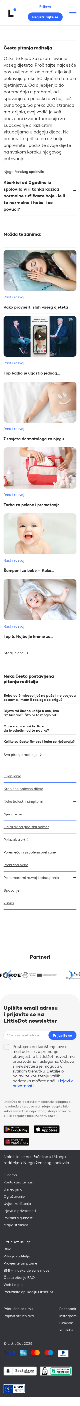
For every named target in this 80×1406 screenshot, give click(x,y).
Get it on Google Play (16, 1129)
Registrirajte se (45, 17)
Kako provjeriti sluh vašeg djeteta (36, 307)
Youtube (66, 1330)
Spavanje (11, 890)
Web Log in (13, 1285)
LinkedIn (66, 1323)
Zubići (9, 903)
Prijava (45, 6)
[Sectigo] (56, 1371)
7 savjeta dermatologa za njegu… (35, 438)
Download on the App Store (47, 1129)
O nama (10, 1175)
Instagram (67, 1316)
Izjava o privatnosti (20, 1211)
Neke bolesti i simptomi (23, 801)
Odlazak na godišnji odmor (26, 827)
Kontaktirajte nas (18, 1182)
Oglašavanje (14, 1196)
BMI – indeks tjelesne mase (26, 1270)
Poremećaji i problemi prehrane (30, 852)
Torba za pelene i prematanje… (33, 504)
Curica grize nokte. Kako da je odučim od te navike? (26, 728)
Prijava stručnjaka (19, 1316)
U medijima (13, 1189)
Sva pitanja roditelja (21, 755)
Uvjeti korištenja (17, 1203)
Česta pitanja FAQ (19, 1277)
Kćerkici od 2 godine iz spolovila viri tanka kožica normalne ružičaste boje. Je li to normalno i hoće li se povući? (34, 196)
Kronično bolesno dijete (23, 789)
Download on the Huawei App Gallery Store (16, 1142)
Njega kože (13, 814)
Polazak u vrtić (16, 839)
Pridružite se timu (18, 1309)
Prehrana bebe (16, 865)
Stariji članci (14, 653)
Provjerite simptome (20, 1263)
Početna (40, 1156)
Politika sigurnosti (19, 1218)
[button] (71, 975)
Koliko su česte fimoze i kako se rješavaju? (39, 741)
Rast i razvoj (14, 297)
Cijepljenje (12, 776)
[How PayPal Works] (63, 1353)
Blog (7, 1249)
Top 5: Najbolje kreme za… (28, 636)
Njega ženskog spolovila (24, 172)
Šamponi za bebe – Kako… (29, 570)
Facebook (67, 1309)
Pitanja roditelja (17, 1256)
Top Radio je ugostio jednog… (32, 373)
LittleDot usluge (17, 1242)
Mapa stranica (16, 1225)
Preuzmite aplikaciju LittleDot (28, 1292)
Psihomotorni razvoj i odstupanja (31, 878)
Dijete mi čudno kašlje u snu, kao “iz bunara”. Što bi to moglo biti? (31, 712)
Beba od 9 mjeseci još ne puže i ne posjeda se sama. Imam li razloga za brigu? (40, 697)
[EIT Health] (40, 975)
